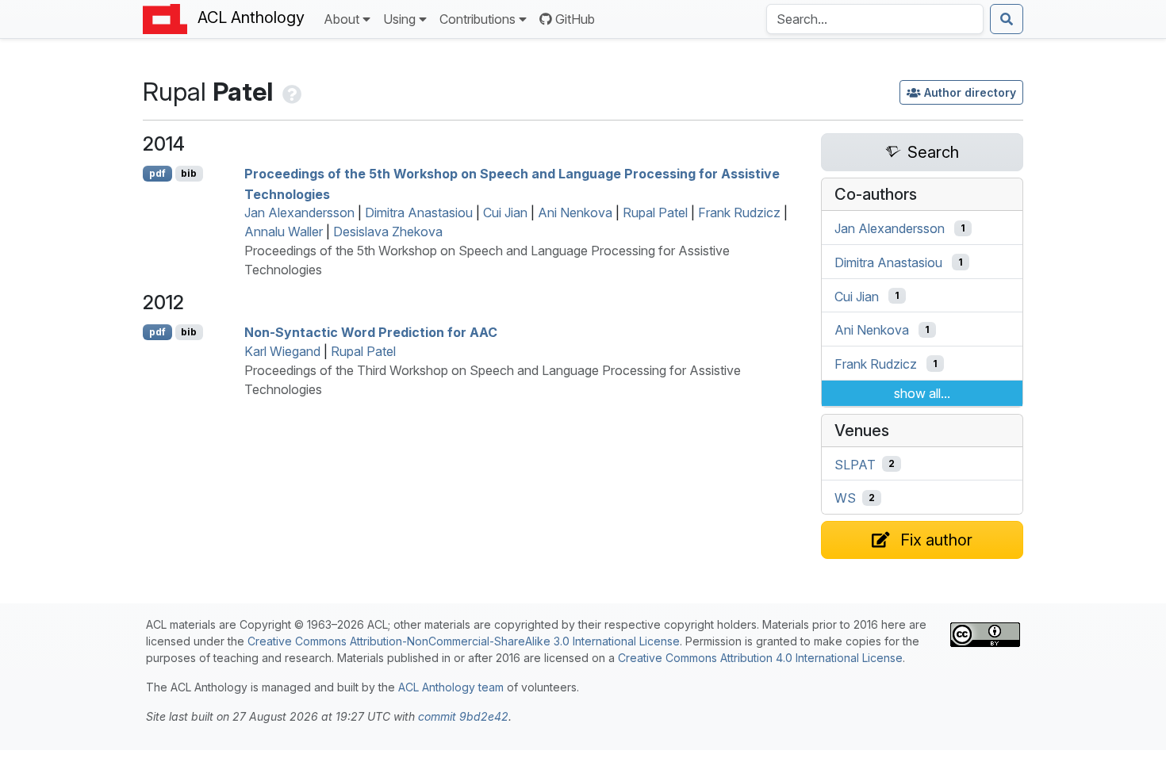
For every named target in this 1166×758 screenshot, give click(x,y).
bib (189, 173)
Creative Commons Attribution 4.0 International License (760, 657)
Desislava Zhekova (388, 231)
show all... (922, 393)
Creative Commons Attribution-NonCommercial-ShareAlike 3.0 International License (463, 641)
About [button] (341, 19)
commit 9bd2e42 (463, 716)
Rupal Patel (655, 212)
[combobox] (875, 19)
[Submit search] (1006, 19)
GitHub (575, 19)
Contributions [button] (477, 19)
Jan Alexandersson (299, 212)
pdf (157, 173)
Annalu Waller (283, 231)
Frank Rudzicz (739, 212)
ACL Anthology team (451, 687)
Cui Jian (505, 212)
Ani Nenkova (575, 212)
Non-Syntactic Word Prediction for (370, 332)
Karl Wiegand (282, 351)
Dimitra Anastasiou (419, 212)
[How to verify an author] (290, 91)
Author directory (970, 92)
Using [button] (399, 19)
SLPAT (855, 464)
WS (845, 498)
